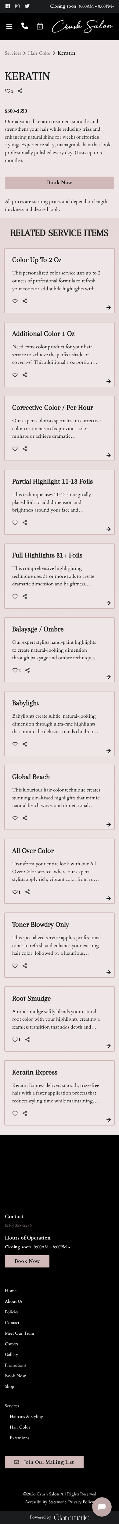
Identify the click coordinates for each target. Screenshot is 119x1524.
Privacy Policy (81, 1502)
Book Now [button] (59, 182)
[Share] (21, 91)
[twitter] (29, 6)
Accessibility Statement (45, 1502)
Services (13, 53)
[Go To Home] (82, 26)
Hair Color (39, 53)
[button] (40, 26)
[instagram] (19, 6)
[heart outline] (15, 301)
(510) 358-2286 (18, 1225)
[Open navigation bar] (9, 26)
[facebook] (10, 6)
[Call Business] (25, 26)
